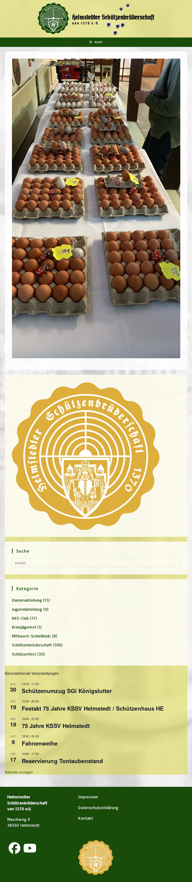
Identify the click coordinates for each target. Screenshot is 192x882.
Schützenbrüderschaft (32, 644)
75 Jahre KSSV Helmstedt (56, 726)
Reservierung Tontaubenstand (62, 761)
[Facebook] (14, 848)
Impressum (88, 796)
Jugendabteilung (27, 609)
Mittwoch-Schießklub (31, 635)
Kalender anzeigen (19, 772)
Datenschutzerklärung (98, 807)
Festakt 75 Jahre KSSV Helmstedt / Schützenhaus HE (93, 708)
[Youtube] (29, 848)
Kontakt (85, 818)
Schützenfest (24, 653)
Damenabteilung (27, 600)
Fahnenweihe (40, 743)
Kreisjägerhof (24, 626)
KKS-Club (20, 618)
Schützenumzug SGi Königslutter (67, 691)
